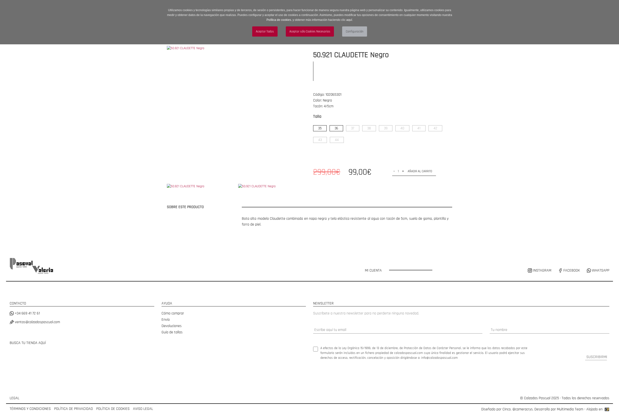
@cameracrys (522, 409)
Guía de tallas (172, 332)
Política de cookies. (279, 20)
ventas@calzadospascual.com (37, 322)
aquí (349, 20)
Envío (166, 319)
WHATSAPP (600, 270)
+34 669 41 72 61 (27, 313)
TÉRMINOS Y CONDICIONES (30, 408)
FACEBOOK (571, 270)
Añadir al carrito (420, 171)
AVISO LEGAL (143, 408)
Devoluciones (172, 325)
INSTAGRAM (542, 270)
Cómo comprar (173, 313)
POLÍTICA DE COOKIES (113, 408)
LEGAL (14, 398)
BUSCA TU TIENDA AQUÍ (28, 342)
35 (320, 128)
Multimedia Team (570, 409)
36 (336, 128)
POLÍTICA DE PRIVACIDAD (73, 408)
